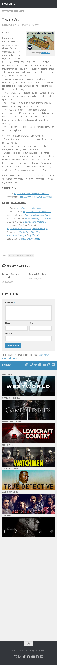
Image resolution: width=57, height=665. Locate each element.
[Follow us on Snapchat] (48, 364)
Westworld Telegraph (13, 11)
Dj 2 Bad (32, 235)
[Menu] (53, 4)
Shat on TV (8, 3)
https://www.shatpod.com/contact (31, 208)
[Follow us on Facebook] (39, 364)
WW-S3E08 (29, 255)
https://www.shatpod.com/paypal (37, 215)
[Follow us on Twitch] (31, 364)
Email (32, 323)
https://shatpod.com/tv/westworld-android (31, 193)
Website (8, 333)
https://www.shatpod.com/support (37, 211)
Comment (10, 303)
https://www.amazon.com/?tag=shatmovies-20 (26, 228)
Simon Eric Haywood (29, 239)
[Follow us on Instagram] (26, 364)
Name (8, 323)
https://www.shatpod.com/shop (36, 222)
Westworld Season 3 (16, 255)
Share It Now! (45, 53)
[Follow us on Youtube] (44, 364)
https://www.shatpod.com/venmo (38, 218)
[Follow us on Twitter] (35, 364)
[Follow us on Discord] (53, 364)
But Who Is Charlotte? (38, 274)
